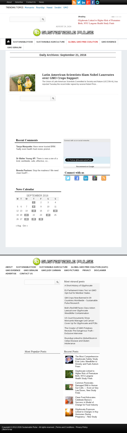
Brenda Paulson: (24, 170)
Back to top (7, 429)
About (9, 2)
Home (8, 42)
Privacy (87, 270)
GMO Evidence (108, 41)
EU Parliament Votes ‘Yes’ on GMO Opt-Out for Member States (80, 291)
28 (26, 219)
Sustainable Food (23, 41)
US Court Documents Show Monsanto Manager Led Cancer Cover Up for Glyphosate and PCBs (81, 321)
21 (26, 215)
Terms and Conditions (65, 427)
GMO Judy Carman (51, 270)
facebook (92, 2)
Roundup (40, 7)
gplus (88, 2)
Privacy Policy (82, 427)
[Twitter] (68, 178)
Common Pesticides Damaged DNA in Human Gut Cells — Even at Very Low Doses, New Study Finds (98, 23)
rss (74, 2)
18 (55, 211)
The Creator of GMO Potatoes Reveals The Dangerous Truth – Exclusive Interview (79, 331)
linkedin (83, 2)
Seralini (58, 7)
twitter (79, 2)
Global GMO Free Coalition (83, 41)
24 (48, 215)
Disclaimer (100, 270)
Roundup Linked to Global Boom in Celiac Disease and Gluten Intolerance (81, 341)
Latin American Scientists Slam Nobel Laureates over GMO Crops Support (78, 76)
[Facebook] (76, 178)
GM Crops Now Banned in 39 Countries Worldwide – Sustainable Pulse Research (81, 300)
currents (97, 2)
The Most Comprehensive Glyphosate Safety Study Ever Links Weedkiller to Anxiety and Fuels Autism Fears (86, 361)
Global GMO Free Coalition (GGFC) (89, 267)
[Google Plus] (94, 178)
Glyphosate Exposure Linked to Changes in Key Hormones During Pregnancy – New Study (86, 413)
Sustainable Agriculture (50, 41)
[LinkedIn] (85, 178)
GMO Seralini (14, 47)
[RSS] (103, 178)
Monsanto (29, 7)
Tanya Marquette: (24, 146)
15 (34, 211)
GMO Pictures (71, 270)
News (41, 2)
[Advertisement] (63, 64)
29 (34, 219)
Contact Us (31, 2)
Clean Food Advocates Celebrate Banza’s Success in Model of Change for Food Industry (86, 401)
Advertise (19, 2)
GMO (65, 7)
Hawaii (50, 7)
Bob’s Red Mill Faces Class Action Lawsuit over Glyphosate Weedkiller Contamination (80, 310)
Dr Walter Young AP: (26, 158)
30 (41, 219)
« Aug (18, 226)
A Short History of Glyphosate (78, 285)
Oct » (25, 226)
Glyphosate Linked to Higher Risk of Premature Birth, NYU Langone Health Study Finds (86, 375)
